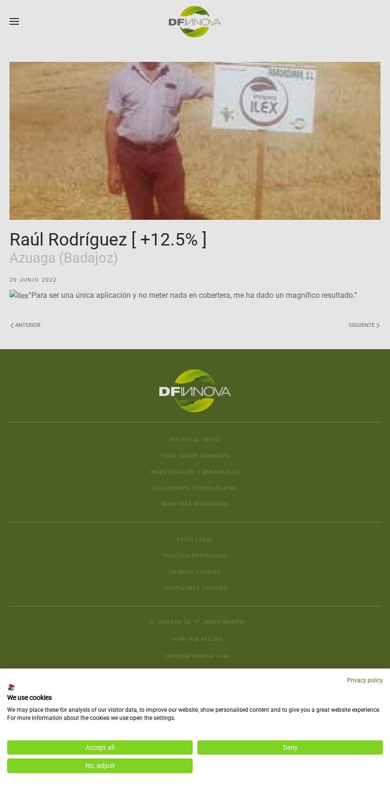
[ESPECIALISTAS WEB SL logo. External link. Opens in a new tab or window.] (11, 687)
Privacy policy (365, 680)
